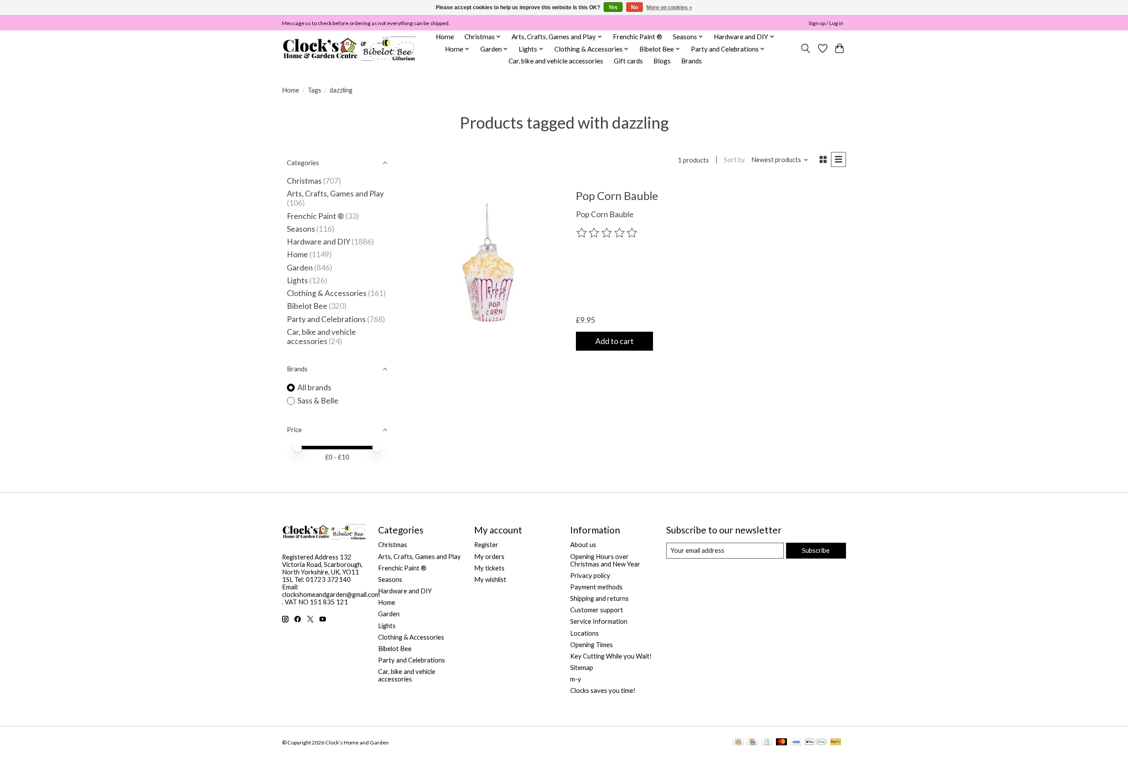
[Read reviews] (607, 233)
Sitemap (581, 667)
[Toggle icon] (805, 48)
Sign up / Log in (826, 23)
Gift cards (628, 61)
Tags (314, 90)
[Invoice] (766, 742)
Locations (584, 633)
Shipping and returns (599, 598)
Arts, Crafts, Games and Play (335, 193)
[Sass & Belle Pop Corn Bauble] (490, 269)
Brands (691, 61)
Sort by (734, 159)
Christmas (304, 180)
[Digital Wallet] (816, 742)
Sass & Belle (317, 400)
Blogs (662, 61)
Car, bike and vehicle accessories (555, 61)
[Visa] (796, 742)
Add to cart (614, 341)
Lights (297, 280)
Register (486, 544)
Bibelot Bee (307, 306)
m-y (575, 679)
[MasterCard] (781, 742)
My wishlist (490, 579)
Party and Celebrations (326, 319)
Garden (300, 267)
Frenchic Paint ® (637, 37)
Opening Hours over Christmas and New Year (605, 560)
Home (445, 37)
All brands (314, 387)
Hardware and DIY (318, 241)
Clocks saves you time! (602, 690)
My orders (489, 556)
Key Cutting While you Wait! (611, 656)
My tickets (489, 568)
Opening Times (591, 644)
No (634, 7)
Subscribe (816, 550)
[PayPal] (836, 742)
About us (583, 544)
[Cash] (738, 742)
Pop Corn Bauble (617, 195)
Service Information (598, 621)
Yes (613, 7)
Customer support (596, 610)
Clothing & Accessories (327, 293)
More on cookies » (669, 7)
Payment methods (596, 587)
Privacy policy (590, 575)
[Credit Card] (752, 742)
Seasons (301, 228)
